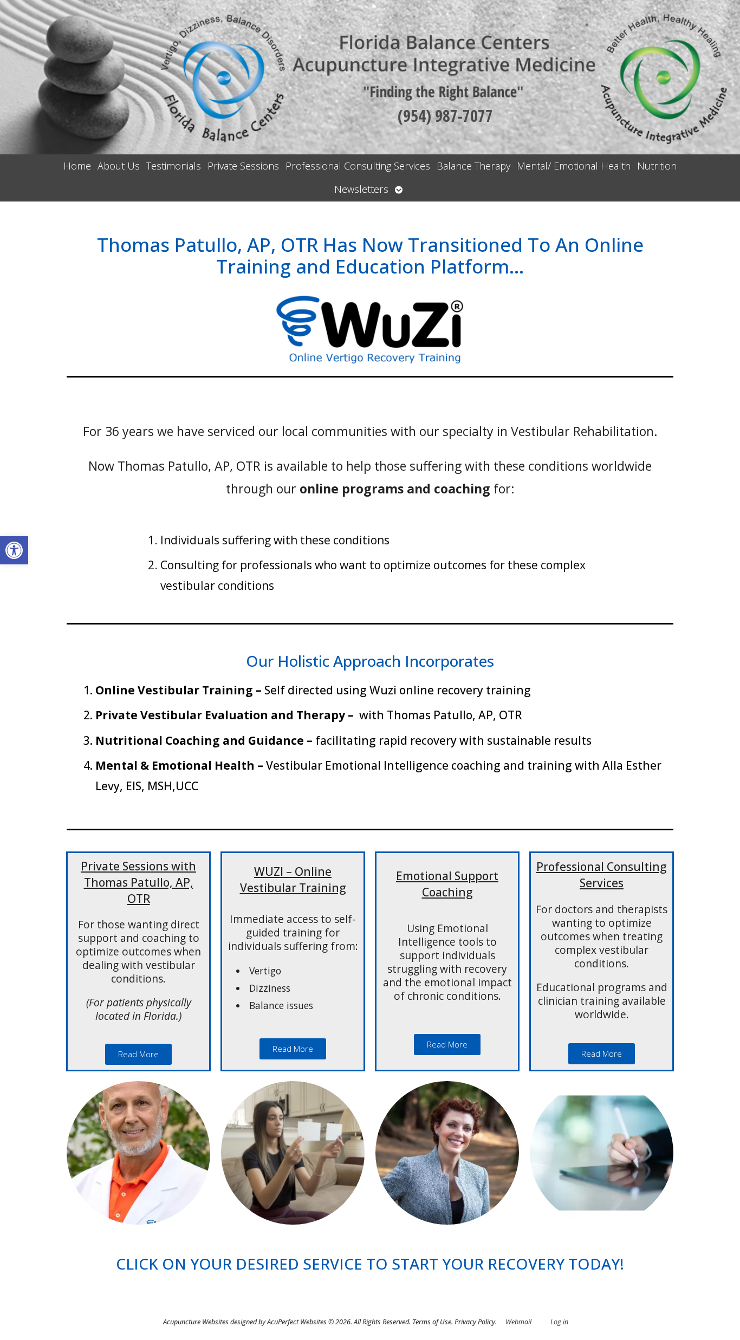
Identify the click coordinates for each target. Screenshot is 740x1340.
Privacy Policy (475, 1321)
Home (77, 165)
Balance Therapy (473, 165)
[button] (14, 550)
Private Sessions (243, 165)
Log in (559, 1321)
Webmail (518, 1321)
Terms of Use (431, 1321)
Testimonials (173, 165)
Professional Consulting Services (357, 165)
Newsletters (361, 189)
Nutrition (657, 165)
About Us (119, 165)
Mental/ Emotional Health (574, 165)
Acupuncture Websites (196, 1321)
